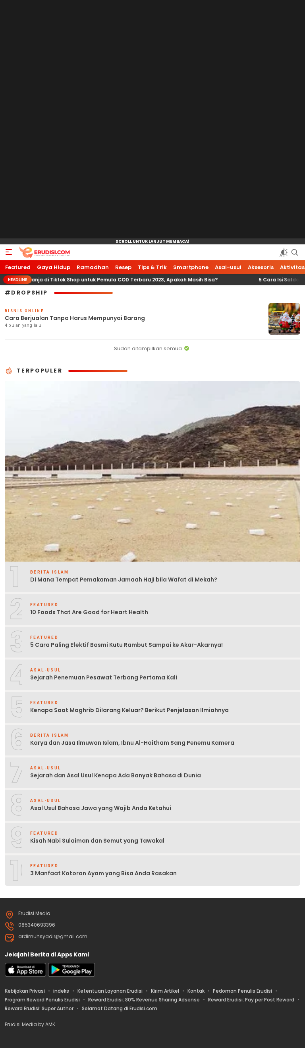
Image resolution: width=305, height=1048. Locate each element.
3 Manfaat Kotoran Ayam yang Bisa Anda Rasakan (103, 873)
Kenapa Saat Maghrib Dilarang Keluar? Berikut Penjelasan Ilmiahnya (129, 710)
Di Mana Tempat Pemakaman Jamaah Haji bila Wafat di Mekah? (123, 580)
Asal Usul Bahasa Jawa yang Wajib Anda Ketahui (100, 808)
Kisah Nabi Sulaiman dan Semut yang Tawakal (97, 841)
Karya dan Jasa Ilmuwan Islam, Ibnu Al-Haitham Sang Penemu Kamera (132, 743)
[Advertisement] (152, 119)
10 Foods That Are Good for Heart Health (89, 612)
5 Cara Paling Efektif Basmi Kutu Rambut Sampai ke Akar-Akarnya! (126, 645)
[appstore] (25, 975)
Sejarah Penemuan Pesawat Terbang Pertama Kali (103, 677)
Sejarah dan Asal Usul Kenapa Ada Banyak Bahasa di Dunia (115, 775)
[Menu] (9, 252)
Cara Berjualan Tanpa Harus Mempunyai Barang (75, 318)
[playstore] (71, 975)
